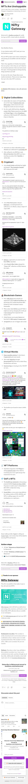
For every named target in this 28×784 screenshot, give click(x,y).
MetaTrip (12, 359)
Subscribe (19, 2)
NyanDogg (21, 113)
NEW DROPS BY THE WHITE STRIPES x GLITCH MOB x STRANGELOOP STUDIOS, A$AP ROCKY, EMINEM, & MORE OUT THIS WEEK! (13, 624)
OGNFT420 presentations (18, 556)
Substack (7, 781)
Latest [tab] (6, 715)
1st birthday (21, 150)
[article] (14, 723)
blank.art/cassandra (7, 191)
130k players (10, 299)
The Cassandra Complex (17, 167)
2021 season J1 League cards (18, 319)
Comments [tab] (4, 697)
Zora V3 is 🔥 (5, 719)
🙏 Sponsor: (4, 89)
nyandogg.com (6, 133)
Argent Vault (4, 536)
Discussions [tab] (12, 715)
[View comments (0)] (8, 18)
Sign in (25, 2)
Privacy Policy (16, 769)
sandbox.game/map (7, 430)
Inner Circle (17, 565)
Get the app (21, 777)
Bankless (10, 563)
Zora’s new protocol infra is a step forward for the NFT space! (9, 722)
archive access (10, 565)
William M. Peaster (9, 13)
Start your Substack (10, 777)
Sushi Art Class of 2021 (19, 484)
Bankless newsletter (14, 35)
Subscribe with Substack (15, 763)
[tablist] (7, 697)
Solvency (6, 260)
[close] (24, 734)
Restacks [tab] (11, 697)
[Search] (25, 715)
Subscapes (6, 205)
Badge (23, 565)
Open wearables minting (10, 355)
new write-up (8, 313)
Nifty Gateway (10, 580)
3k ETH (20, 156)
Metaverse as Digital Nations (17, 547)
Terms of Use (21, 679)
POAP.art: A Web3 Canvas (16, 552)
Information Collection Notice (15, 680)
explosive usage (11, 471)
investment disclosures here (19, 658)
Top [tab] (3, 715)
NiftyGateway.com (11, 616)
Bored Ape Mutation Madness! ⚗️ (10, 730)
